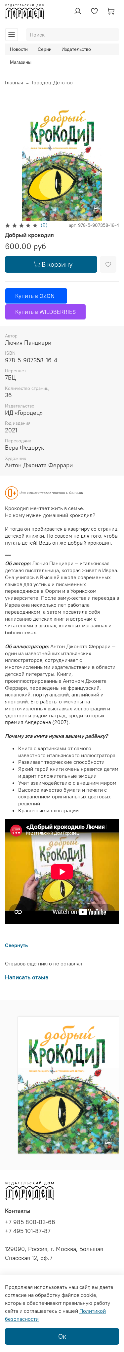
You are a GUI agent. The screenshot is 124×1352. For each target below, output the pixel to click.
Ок (62, 1336)
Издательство (76, 49)
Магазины (20, 62)
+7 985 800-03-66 (30, 1222)
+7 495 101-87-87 (28, 1231)
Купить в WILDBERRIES (45, 311)
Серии (45, 49)
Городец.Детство (52, 82)
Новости (19, 49)
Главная (14, 82)
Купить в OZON (36, 296)
